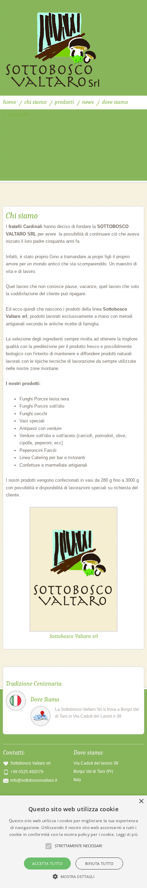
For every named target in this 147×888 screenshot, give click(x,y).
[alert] (73, 841)
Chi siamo (35, 102)
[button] (74, 876)
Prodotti (64, 102)
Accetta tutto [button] (47, 863)
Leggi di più (127, 834)
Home (9, 102)
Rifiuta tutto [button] (99, 863)
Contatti (18, 114)
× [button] (141, 801)
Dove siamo (115, 102)
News (88, 102)
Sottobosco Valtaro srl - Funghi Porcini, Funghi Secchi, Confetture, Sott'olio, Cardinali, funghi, (73, 47)
